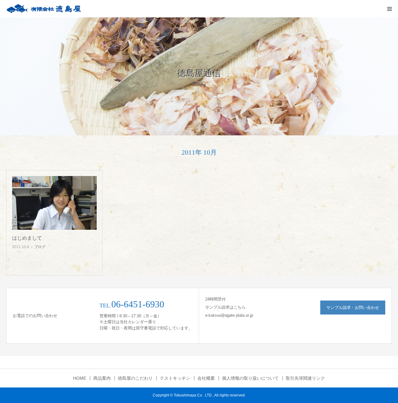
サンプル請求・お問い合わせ (352, 307)
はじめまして (27, 238)
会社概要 (206, 378)
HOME (79, 378)
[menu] (389, 8)
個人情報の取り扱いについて (250, 378)
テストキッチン (175, 378)
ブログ (39, 247)
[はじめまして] (54, 203)
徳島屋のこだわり (135, 378)
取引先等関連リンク (305, 378)
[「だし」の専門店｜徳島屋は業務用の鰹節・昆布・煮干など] (43, 8)
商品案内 (102, 378)
